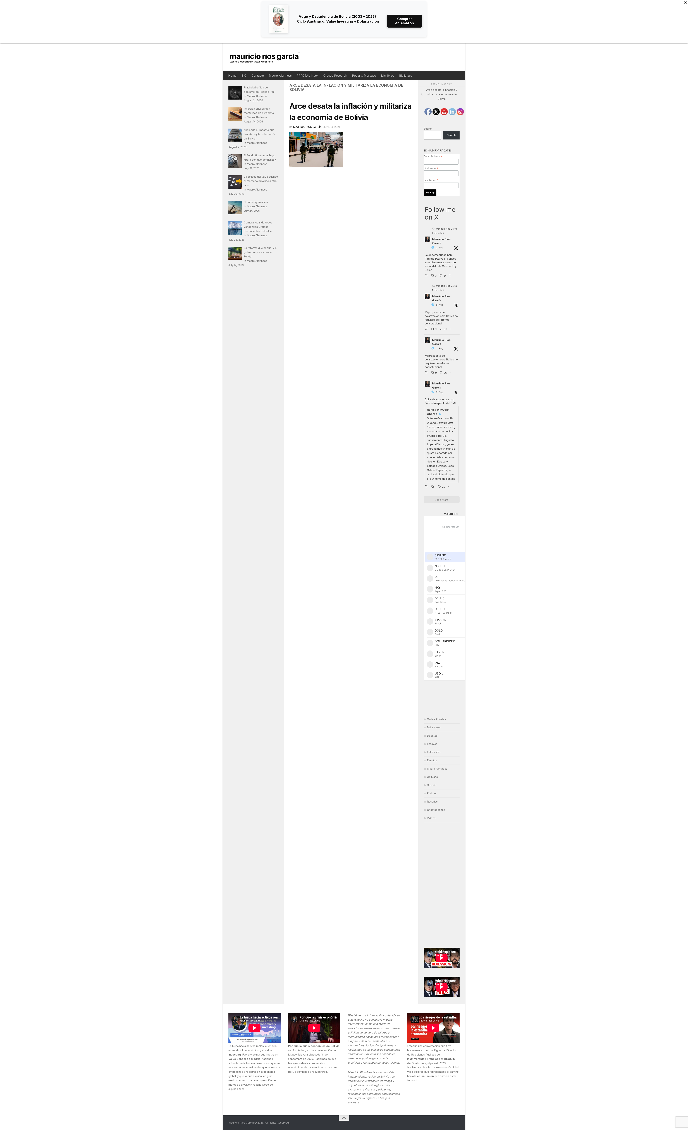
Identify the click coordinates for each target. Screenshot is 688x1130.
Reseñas (432, 801)
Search (428, 128)
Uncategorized (436, 809)
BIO (244, 75)
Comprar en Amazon (404, 21)
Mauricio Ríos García (307, 126)
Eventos (432, 760)
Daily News (434, 727)
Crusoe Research (335, 75)
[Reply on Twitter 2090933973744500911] (427, 372)
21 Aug (439, 247)
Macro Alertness (280, 75)
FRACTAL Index (307, 75)
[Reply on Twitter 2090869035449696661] (427, 329)
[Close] (685, 2)
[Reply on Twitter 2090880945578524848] (427, 486)
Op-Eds (431, 785)
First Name (431, 168)
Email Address (433, 156)
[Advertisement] (442, 885)
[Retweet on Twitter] (433, 228)
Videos (431, 818)
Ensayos (432, 744)
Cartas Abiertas (436, 719)
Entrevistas (434, 752)
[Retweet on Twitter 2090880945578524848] (433, 486)
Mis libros (387, 75)
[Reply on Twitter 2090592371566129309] (427, 275)
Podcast (432, 793)
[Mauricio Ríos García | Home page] (268, 57)
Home (232, 75)
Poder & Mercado (364, 75)
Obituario (432, 777)
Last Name (431, 180)
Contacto (258, 75)
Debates (432, 735)
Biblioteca (405, 75)
